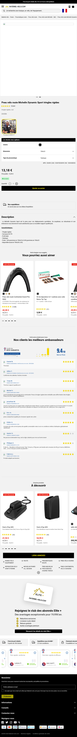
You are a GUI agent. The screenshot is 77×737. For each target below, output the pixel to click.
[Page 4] (12, 548)
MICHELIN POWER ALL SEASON (29, 567)
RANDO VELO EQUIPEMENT (9, 562)
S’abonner (7, 696)
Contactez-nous (8, 713)
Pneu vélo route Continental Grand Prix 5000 (16, 298)
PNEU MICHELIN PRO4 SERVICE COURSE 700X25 (47, 568)
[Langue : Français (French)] (64, 11)
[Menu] (3, 6)
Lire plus (4, 113)
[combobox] (31, 11)
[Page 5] (15, 548)
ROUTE (26, 561)
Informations (7, 702)
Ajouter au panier (38, 188)
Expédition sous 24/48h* (45, 641)
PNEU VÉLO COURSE (67, 561)
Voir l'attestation (12, 353)
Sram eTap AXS (8, 527)
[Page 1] (3, 548)
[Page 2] (6, 548)
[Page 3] (9, 548)
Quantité (4, 183)
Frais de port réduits (14, 641)
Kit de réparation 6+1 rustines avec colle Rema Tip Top (51, 298)
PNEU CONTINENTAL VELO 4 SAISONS (67, 567)
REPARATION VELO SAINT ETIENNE (11, 567)
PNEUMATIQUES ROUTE (47, 562)
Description (8, 217)
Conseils (5, 708)
